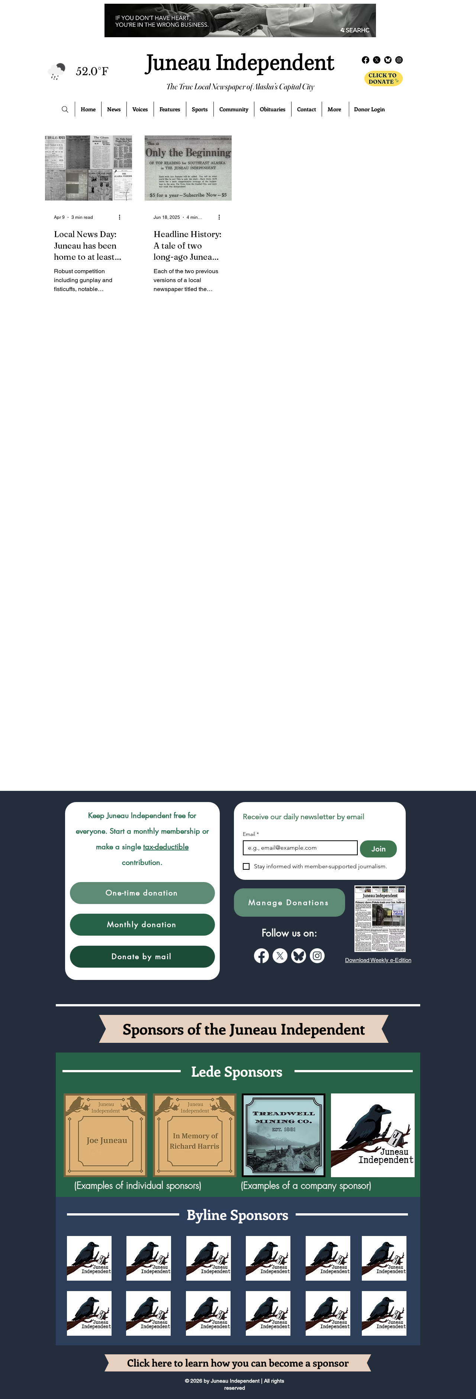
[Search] (65, 109)
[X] (280, 955)
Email (251, 834)
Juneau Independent (240, 63)
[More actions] (122, 217)
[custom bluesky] (298, 955)
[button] (142, 893)
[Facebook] (365, 60)
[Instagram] (317, 955)
